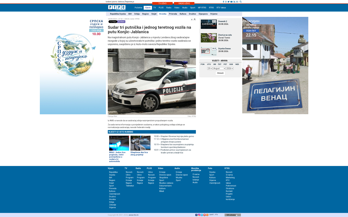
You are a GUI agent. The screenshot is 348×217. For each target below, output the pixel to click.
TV (154, 7)
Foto (210, 168)
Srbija (137, 14)
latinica (121, 2)
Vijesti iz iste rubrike (120, 132)
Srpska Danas (224, 48)
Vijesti (147, 7)
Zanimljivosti (114, 194)
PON (202, 64)
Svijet (153, 14)
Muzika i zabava (166, 183)
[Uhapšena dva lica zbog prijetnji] (140, 142)
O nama (196, 174)
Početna (138, 7)
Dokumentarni (165, 186)
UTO (209, 64)
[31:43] (208, 38)
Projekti (229, 194)
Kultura (183, 14)
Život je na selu (225, 35)
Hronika (162, 14)
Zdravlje (112, 205)
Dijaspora (203, 14)
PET (225, 64)
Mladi (161, 191)
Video (176, 7)
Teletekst (130, 186)
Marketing (230, 177)
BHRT (212, 215)
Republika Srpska (118, 14)
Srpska (212, 172)
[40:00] (208, 24)
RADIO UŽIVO (184, 3)
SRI (214, 64)
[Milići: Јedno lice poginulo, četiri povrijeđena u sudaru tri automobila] (119, 142)
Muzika (179, 177)
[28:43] (208, 51)
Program (129, 177)
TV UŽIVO (162, 3)
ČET (219, 64)
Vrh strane (231, 215)
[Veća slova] (194, 19)
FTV (216, 215)
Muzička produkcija (196, 169)
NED (237, 64)
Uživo (128, 175)
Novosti (129, 172)
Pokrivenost (231, 186)
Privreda (173, 14)
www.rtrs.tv (134, 215)
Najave (129, 183)
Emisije (129, 180)
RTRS (211, 7)
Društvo (192, 14)
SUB (231, 64)
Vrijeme (213, 14)
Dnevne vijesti (165, 175)
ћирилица (129, 2)
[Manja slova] (192, 19)
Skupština (163, 177)
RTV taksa (221, 7)
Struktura (230, 188)
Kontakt (229, 191)
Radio (168, 7)
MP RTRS (202, 7)
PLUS (161, 7)
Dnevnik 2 (222, 21)
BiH (130, 14)
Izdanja (196, 180)
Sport (192, 7)
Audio (184, 7)
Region (145, 14)
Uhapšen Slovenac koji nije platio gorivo (174, 136)
